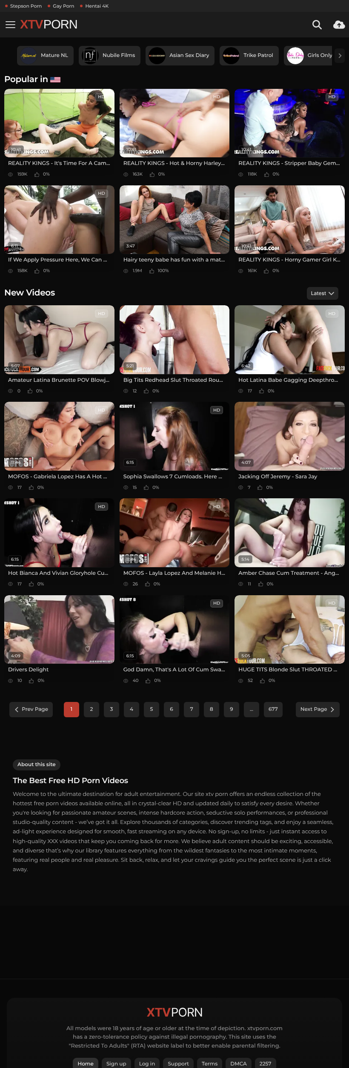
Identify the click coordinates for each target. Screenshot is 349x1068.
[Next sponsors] (340, 55)
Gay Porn (63, 6)
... (251, 709)
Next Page (313, 709)
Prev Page (35, 709)
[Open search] (317, 24)
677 (273, 709)
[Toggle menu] (10, 25)
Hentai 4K (97, 6)
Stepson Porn (26, 6)
